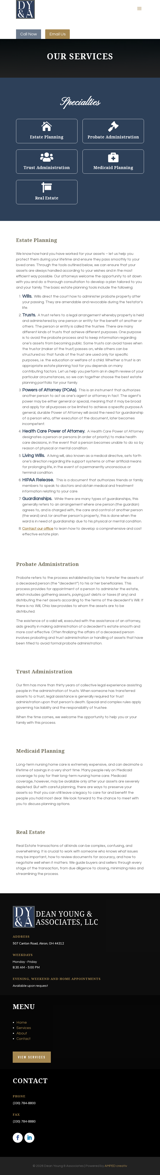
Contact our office (37, 529)
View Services (32, 1057)
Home (21, 1022)
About (21, 1033)
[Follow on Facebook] (18, 1138)
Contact (23, 1039)
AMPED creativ (116, 1166)
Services (23, 1028)
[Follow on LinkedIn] (29, 1138)
